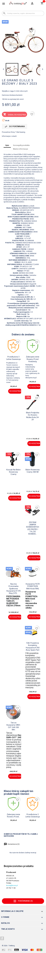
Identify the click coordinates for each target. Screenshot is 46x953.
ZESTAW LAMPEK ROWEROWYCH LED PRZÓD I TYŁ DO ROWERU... (32, 528)
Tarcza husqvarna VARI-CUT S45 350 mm (13, 726)
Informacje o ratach (9, 136)
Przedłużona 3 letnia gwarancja (13, 358)
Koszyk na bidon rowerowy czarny (13, 472)
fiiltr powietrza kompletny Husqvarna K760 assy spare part (32, 646)
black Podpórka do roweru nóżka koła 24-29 (32, 416)
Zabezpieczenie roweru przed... (13, 815)
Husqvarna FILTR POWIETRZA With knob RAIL (33, 586)
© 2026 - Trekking (8, 946)
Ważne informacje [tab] (20, 149)
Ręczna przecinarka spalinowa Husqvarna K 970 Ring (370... (13, 588)
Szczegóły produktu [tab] (21, 145)
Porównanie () (23, 901)
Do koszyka (15, 391)
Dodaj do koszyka (14, 114)
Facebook (2, 938)
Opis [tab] (7, 145)
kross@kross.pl (12, 885)
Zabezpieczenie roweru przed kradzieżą (32, 359)
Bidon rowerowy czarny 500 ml (33, 471)
